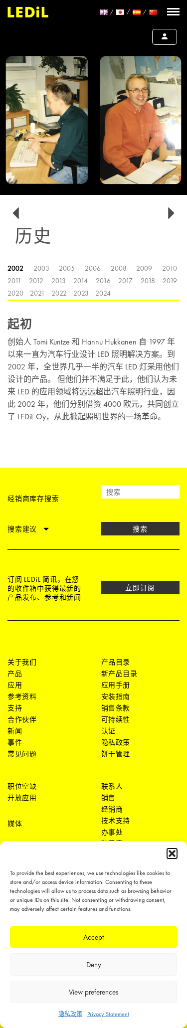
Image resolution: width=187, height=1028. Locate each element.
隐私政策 (70, 1014)
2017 (125, 280)
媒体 (14, 823)
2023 (81, 293)
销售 (108, 797)
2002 (15, 268)
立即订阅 (140, 587)
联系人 (112, 786)
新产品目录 (119, 673)
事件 (14, 742)
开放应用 (21, 797)
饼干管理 (115, 753)
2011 (14, 280)
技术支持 (115, 820)
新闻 (14, 730)
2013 (58, 280)
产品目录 (115, 662)
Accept (93, 937)
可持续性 (115, 719)
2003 (41, 268)
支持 (14, 707)
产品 (14, 673)
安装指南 (115, 696)
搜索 (140, 528)
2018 (148, 280)
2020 (15, 293)
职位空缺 (21, 786)
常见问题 (21, 753)
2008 (119, 268)
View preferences (93, 992)
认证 (108, 730)
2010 (169, 268)
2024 (103, 293)
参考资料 (21, 696)
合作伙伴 (21, 719)
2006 (93, 268)
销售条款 (115, 707)
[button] (172, 853)
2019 (170, 280)
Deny (93, 965)
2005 (67, 268)
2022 (59, 293)
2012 (36, 280)
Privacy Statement (108, 1014)
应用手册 (115, 685)
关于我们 (21, 662)
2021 (37, 293)
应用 (14, 685)
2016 (103, 280)
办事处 (112, 832)
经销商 (112, 809)
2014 (80, 280)
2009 (144, 268)
